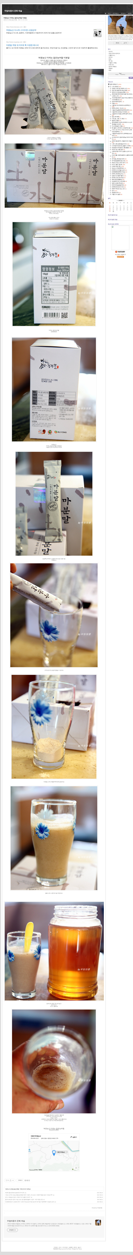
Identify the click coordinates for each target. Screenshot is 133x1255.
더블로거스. (112, 55)
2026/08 (120, 200)
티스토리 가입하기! (120, 254)
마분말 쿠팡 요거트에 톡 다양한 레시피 (22, 45)
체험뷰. (111, 68)
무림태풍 (55, 1248)
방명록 (130, 13)
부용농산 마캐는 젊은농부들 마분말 (15, 18)
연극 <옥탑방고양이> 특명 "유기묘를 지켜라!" (17, 1197)
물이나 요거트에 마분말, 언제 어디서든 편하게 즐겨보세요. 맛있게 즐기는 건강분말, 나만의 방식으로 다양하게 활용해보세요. (52, 48)
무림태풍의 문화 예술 (13, 11)
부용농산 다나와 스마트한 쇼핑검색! (21, 30)
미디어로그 (116, 13)
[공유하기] (10, 1180)
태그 (109, 13)
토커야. (111, 51)
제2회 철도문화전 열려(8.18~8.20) (14, 1192)
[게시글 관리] (13, 1180)
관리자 (75, 1247)
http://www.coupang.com (14, 42)
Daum (69, 1248)
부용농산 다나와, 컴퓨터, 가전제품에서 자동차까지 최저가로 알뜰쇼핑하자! (34, 33)
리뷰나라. (111, 64)
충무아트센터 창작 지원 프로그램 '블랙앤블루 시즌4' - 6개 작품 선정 (24, 1199)
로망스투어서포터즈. (114, 53)
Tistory (80, 1248)
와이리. (111, 57)
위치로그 (123, 13)
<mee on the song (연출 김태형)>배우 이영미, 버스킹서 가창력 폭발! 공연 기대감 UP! (28, 1195)
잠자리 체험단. (113, 66)
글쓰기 (79, 1247)
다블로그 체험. (113, 63)
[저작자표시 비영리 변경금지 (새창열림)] (27, 1180)
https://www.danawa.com (14, 27)
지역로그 (56, 1247)
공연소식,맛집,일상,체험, (10, 20)
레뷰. (110, 59)
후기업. (111, 61)
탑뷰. (110, 70)
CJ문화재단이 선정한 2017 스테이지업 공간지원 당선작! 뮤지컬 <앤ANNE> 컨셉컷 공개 (29, 1202)
